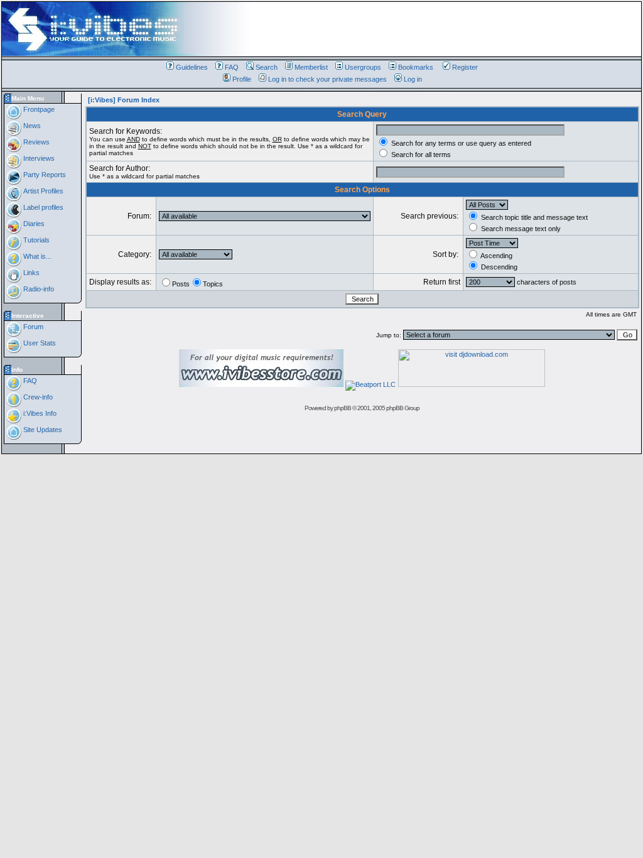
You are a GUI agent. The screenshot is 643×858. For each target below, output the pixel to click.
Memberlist (311, 67)
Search (267, 67)
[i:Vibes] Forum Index (123, 100)
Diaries (33, 223)
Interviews (38, 158)
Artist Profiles (42, 191)
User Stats (38, 343)
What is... (36, 256)
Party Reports (43, 174)
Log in (413, 79)
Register (465, 67)
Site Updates (41, 429)
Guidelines (192, 67)
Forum (32, 326)
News (31, 125)
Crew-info (37, 397)
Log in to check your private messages (327, 79)
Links (30, 272)
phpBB (342, 408)
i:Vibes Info (39, 413)
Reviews (35, 142)
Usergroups (363, 67)
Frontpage (38, 109)
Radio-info (37, 289)
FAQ (232, 67)
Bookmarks (415, 67)
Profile (241, 79)
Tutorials (35, 240)
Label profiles (42, 207)
